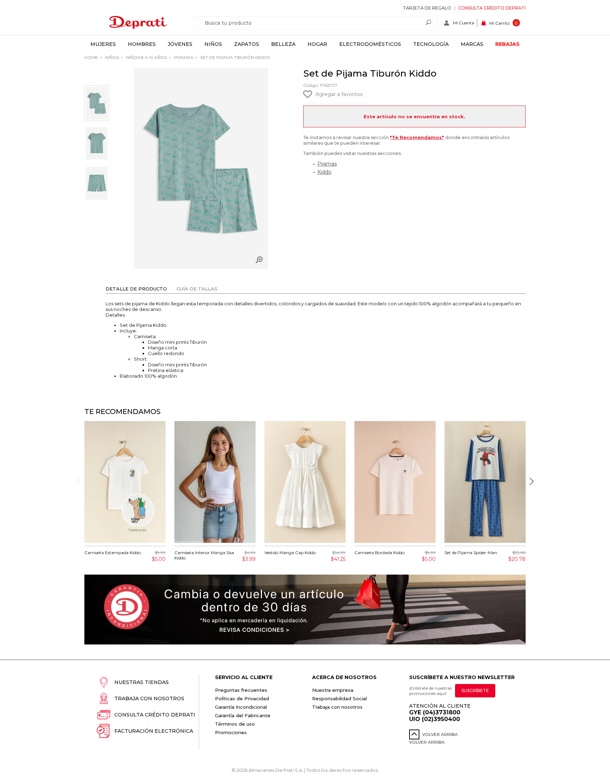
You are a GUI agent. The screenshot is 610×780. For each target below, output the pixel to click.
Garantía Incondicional (241, 707)
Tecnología (431, 44)
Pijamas (183, 57)
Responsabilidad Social (339, 698)
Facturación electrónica (153, 731)
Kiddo (324, 172)
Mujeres (103, 44)
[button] (531, 481)
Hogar (317, 44)
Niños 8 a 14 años (146, 57)
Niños (213, 44)
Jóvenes (180, 44)
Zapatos (246, 44)
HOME (91, 57)
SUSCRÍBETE (475, 690)
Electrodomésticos (370, 44)
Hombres (142, 44)
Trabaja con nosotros (149, 698)
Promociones (231, 732)
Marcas (472, 44)
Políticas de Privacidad (242, 698)
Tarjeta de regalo (427, 8)
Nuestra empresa (332, 690)
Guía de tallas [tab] (197, 289)
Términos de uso (235, 724)
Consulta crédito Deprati (492, 8)
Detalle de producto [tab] (136, 289)
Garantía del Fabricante (242, 715)
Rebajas (507, 44)
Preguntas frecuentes (241, 690)
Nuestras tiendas (141, 682)
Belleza (283, 44)
